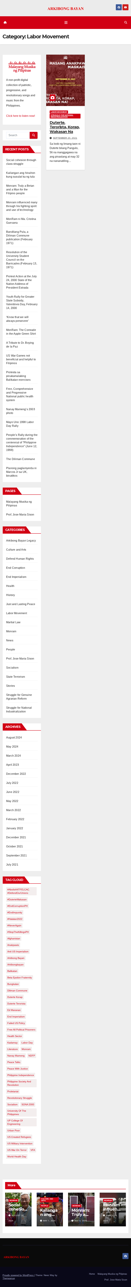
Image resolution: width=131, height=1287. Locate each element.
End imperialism (16, 1016)
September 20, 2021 (65, 138)
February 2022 (15, 819)
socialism (12, 1104)
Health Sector (14, 1036)
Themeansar (9, 1278)
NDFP (31, 1055)
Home (92, 1274)
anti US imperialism (17, 951)
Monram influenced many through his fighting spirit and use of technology (21, 206)
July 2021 (12, 864)
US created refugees (19, 1137)
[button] (125, 22)
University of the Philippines (16, 1112)
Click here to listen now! (20, 115)
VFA (33, 1150)
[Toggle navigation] (66, 22)
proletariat (12, 1091)
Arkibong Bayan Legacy (21, 540)
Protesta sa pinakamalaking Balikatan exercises (18, 376)
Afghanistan (13, 938)
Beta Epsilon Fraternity (19, 977)
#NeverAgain (14, 925)
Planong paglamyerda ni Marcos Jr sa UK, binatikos (21, 472)
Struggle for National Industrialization (62, 116)
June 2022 (12, 792)
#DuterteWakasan (17, 899)
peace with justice (17, 1068)
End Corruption (15, 567)
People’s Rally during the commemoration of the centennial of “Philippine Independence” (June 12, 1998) (22, 442)
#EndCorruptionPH (17, 906)
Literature (12, 1049)
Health (10, 586)
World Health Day (16, 1156)
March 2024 (13, 755)
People (10, 649)
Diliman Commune (17, 990)
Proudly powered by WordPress (18, 1275)
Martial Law (13, 622)
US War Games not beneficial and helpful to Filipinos (21, 359)
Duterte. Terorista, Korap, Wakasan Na (64, 127)
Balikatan (12, 971)
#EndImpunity (14, 912)
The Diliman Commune (20, 459)
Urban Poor (13, 1130)
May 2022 (12, 801)
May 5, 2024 (81, 1221)
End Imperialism (16, 576)
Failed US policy (16, 1023)
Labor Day (27, 1042)
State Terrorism (15, 676)
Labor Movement (16, 613)
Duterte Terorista (16, 1003)
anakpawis (13, 945)
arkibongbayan (15, 964)
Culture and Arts (16, 549)
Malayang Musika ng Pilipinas (112, 1274)
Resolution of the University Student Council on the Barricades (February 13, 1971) (21, 260)
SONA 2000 (27, 1104)
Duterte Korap (15, 997)
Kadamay (12, 1042)
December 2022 (16, 773)
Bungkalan (13, 984)
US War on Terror (17, 1150)
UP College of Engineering (15, 1122)
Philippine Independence (20, 1075)
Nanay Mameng (16, 1055)
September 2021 (16, 855)
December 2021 (16, 837)
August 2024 (14, 737)
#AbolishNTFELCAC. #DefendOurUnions (18, 891)
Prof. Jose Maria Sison (20, 514)
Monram (11, 631)
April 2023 (12, 764)
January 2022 (14, 828)
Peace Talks (13, 1062)
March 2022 (13, 810)
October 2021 (14, 846)
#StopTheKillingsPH (18, 932)
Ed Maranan (14, 1010)
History (10, 595)
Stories (10, 685)
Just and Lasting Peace (20, 604)
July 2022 (12, 782)
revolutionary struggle (19, 1098)
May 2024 (12, 746)
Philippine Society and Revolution (19, 1083)
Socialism (12, 667)
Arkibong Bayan (15, 958)
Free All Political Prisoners (21, 1029)
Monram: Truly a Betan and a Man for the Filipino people (20, 189)
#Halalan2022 (14, 919)
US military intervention (19, 1143)
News (9, 640)
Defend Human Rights (20, 558)
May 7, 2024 (49, 1221)
